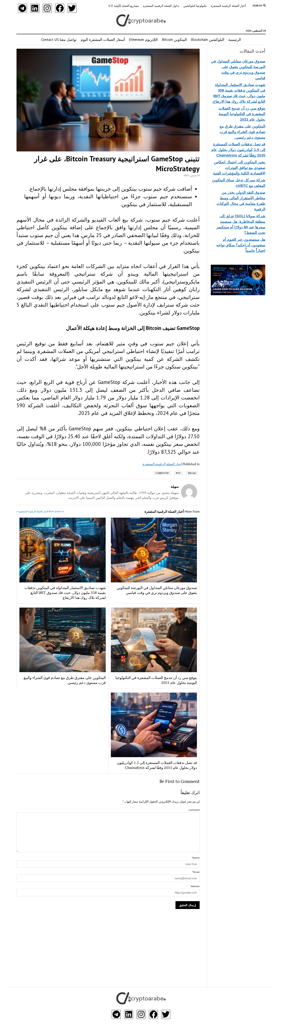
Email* (196, 872)
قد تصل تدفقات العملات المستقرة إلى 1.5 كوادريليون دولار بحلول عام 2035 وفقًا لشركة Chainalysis (238, 149)
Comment (194, 809)
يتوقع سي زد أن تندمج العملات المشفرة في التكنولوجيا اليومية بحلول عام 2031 (242, 114)
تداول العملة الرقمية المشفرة (161, 6)
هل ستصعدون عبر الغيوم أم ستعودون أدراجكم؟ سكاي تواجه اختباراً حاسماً (240, 245)
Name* (196, 857)
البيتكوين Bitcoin (174, 39)
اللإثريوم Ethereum (143, 39)
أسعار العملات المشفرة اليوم (103, 39)
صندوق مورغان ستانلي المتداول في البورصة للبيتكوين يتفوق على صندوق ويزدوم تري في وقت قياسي (157, 590)
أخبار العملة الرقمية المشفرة (228, 6)
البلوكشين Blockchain (207, 39)
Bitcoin (192, 473)
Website (195, 886)
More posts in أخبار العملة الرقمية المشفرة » (40, 511)
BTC (178, 473)
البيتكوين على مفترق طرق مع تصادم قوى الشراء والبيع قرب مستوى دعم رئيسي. (242, 131)
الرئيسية (234, 39)
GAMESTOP (162, 473)
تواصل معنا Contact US (59, 39)
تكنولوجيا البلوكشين (195, 6)
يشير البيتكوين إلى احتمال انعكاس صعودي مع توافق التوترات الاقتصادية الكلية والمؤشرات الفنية (239, 167)
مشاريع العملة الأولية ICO (123, 6)
